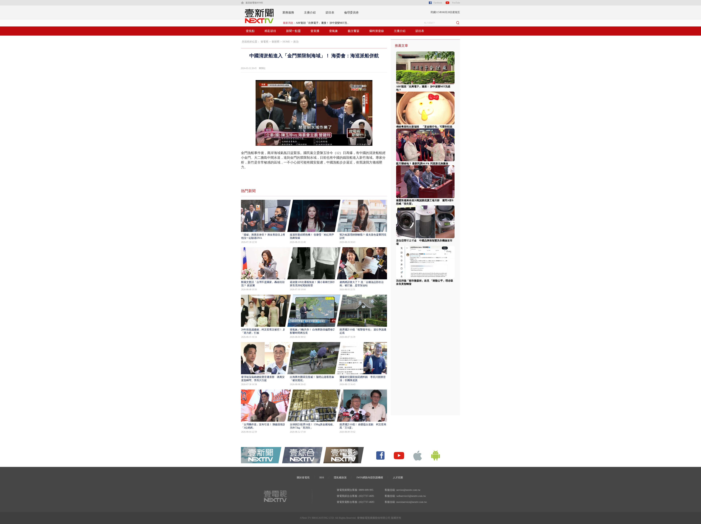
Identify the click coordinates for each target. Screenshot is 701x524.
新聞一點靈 (293, 30)
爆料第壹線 (376, 30)
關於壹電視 (303, 477)
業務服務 (288, 12)
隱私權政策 (340, 477)
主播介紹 (310, 12)
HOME (286, 41)
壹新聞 (275, 41)
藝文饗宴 (353, 30)
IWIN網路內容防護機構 (370, 477)
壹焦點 (250, 30)
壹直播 (315, 30)
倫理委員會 (351, 12)
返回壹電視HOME (254, 2)
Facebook (438, 2)
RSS (321, 477)
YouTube (456, 2)
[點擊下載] (417, 455)
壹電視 (264, 41)
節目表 (329, 12)
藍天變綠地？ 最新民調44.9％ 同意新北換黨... (321, 23)
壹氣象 (333, 30)
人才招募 (398, 477)
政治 (295, 41)
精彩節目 (270, 30)
